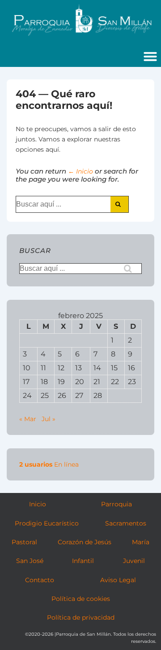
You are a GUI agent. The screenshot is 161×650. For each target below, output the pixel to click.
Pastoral (24, 542)
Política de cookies (80, 599)
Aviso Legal (118, 580)
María (140, 542)
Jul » (48, 419)
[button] (150, 56)
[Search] (119, 204)
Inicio (37, 504)
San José (29, 561)
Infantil (83, 561)
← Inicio (80, 171)
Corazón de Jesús (84, 542)
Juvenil (134, 561)
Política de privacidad (80, 617)
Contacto (39, 580)
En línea (49, 464)
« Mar (27, 419)
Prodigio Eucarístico (47, 523)
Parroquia (116, 504)
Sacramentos (125, 523)
